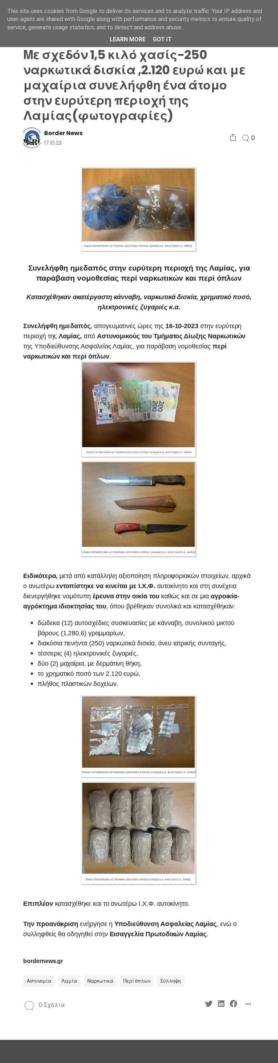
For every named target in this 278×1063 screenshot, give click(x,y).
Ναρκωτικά (100, 981)
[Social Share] (232, 137)
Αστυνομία (39, 981)
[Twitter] (209, 1004)
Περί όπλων (136, 981)
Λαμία (69, 981)
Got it (162, 39)
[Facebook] (233, 1004)
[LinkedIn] (221, 1004)
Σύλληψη (170, 981)
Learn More (128, 39)
